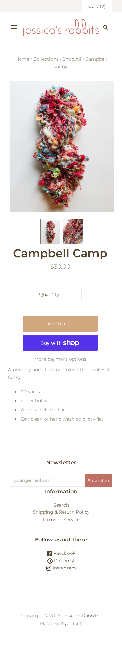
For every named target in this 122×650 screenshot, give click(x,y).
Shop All (71, 59)
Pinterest (64, 561)
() (97, 6)
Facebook (63, 553)
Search (61, 505)
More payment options (60, 359)
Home (22, 59)
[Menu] (14, 27)
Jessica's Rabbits (80, 616)
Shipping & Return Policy (61, 512)
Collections (46, 59)
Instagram (63, 568)
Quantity (49, 294)
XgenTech (72, 623)
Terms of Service (61, 520)
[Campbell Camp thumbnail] (50, 231)
